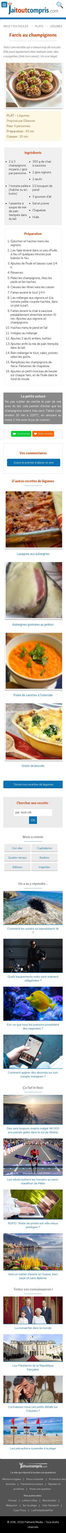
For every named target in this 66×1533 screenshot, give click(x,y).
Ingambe (44, 867)
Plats (39, 26)
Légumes (56, 26)
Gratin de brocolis (33, 766)
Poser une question (40, 1488)
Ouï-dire (17, 848)
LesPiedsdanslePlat (42, 1510)
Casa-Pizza (19, 1510)
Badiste (44, 857)
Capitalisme (44, 848)
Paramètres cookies (32, 1484)
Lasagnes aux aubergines (33, 554)
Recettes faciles (16, 26)
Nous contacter (35, 1479)
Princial (12, 1500)
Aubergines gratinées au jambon (33, 624)
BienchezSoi (49, 1500)
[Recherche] (59, 4)
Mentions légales (11, 1479)
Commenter (23, 433)
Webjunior (11, 1505)
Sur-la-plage (30, 1505)
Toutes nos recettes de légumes (33, 784)
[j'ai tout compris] (33, 8)
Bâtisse (17, 867)
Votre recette (45, 433)
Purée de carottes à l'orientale (33, 695)
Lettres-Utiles (29, 1500)
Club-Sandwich (50, 1505)
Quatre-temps (17, 857)
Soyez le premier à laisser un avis (34, 462)
